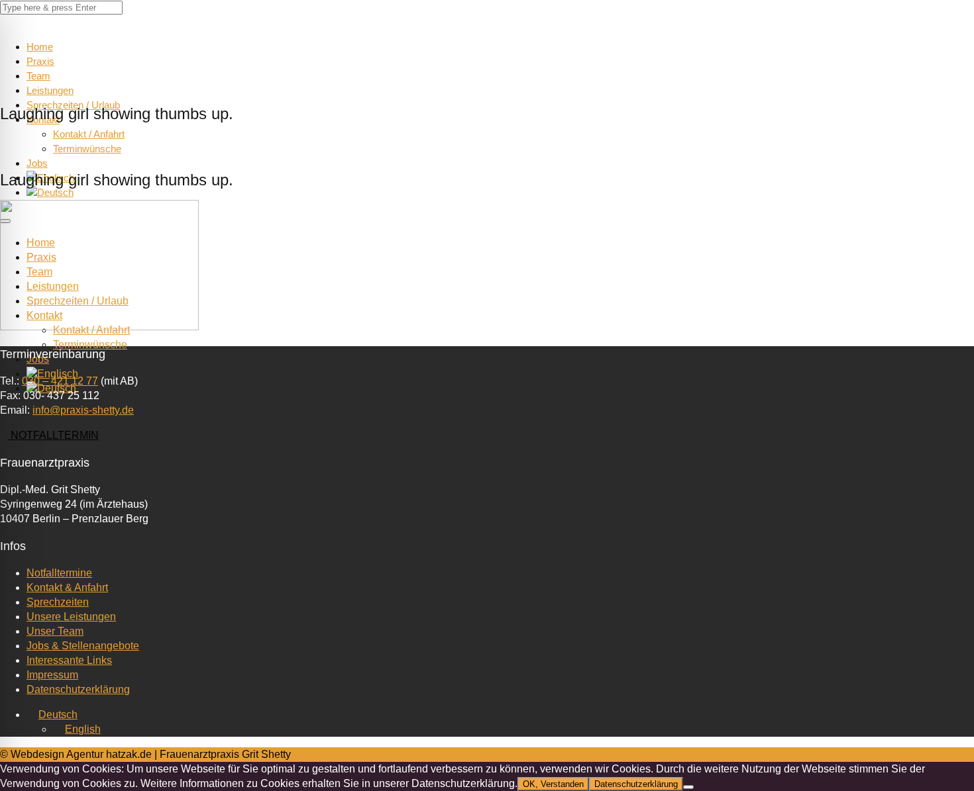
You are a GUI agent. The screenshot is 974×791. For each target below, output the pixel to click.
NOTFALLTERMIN (53, 435)
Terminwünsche (87, 148)
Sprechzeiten (58, 602)
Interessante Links (69, 660)
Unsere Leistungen (71, 616)
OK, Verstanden (553, 784)
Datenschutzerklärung (78, 689)
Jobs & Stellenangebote (83, 645)
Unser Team (55, 631)
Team (38, 75)
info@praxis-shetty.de (83, 410)
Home (40, 46)
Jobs (37, 163)
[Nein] (688, 787)
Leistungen (50, 90)
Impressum (52, 674)
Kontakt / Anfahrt (89, 134)
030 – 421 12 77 (60, 381)
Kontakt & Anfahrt (67, 587)
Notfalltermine (59, 573)
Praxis (40, 61)
